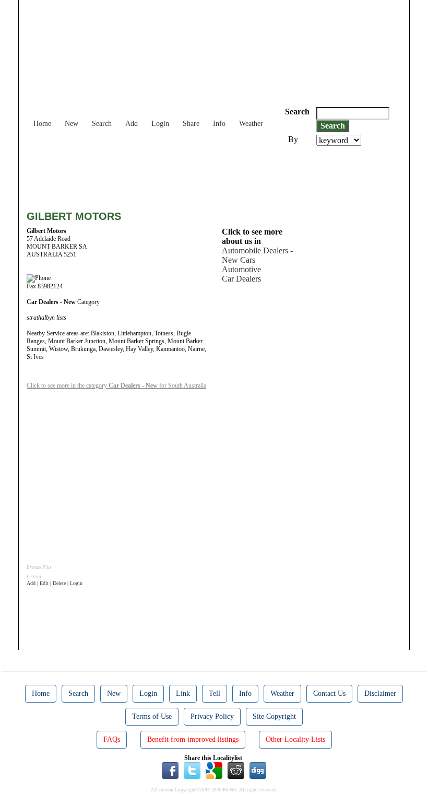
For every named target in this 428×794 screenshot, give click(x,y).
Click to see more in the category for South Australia (116, 385)
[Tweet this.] (192, 770)
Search (102, 123)
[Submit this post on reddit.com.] (236, 770)
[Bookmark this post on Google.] (214, 770)
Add (131, 123)
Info (219, 123)
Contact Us (329, 693)
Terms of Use (152, 716)
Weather (251, 123)
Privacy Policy (212, 716)
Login (160, 123)
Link (183, 693)
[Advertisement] (217, 174)
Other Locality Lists (295, 739)
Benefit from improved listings (193, 739)
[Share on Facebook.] (170, 770)
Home (42, 123)
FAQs (111, 739)
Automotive (241, 269)
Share (191, 123)
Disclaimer (380, 693)
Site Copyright (274, 716)
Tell (214, 693)
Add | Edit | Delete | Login (54, 583)
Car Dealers (241, 278)
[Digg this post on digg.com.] (258, 770)
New (71, 123)
